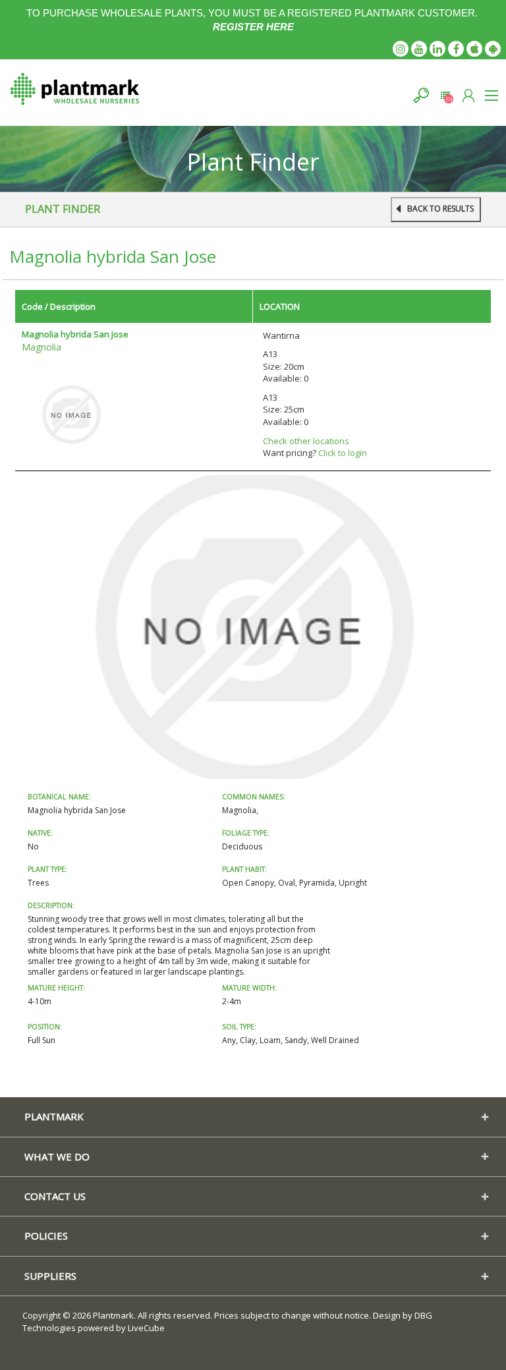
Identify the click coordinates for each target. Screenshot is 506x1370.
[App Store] (474, 49)
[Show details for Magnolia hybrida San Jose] (71, 414)
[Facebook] (456, 49)
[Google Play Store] (493, 49)
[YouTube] (419, 49)
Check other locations (306, 441)
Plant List (445, 95)
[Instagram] (400, 49)
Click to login (342, 453)
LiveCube (146, 1328)
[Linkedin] (437, 49)
